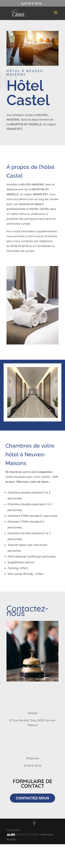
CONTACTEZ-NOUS (32, 798)
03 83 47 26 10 (32, 3)
